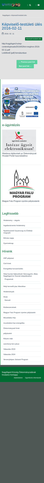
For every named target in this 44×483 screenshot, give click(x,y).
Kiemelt (7, 300)
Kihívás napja (8, 238)
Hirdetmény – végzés (11, 220)
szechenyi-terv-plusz (11, 344)
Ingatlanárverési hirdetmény (14, 225)
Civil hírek (7, 263)
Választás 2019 (9, 349)
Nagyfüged (6, 15)
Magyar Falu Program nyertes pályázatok (19, 312)
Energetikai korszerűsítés (13, 269)
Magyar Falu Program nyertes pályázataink (20, 201)
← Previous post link (27, 62)
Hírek (5, 297)
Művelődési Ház (9, 318)
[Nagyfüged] (11, 5)
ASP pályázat (8, 258)
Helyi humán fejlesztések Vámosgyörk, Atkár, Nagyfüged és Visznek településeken (20, 275)
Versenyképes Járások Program (15, 359)
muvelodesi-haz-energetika (13, 323)
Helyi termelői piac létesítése (14, 286)
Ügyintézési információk (33, 378)
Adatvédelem (18, 378)
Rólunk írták (8, 339)
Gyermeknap (8, 243)
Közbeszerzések (9, 307)
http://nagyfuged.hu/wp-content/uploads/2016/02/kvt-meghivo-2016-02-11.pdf (21, 47)
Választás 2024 (9, 354)
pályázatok (7, 333)
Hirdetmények (8, 292)
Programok (9, 279)
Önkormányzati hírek (11, 328)
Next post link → (25, 66)
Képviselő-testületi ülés (19, 15)
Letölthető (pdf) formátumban (14, 53)
